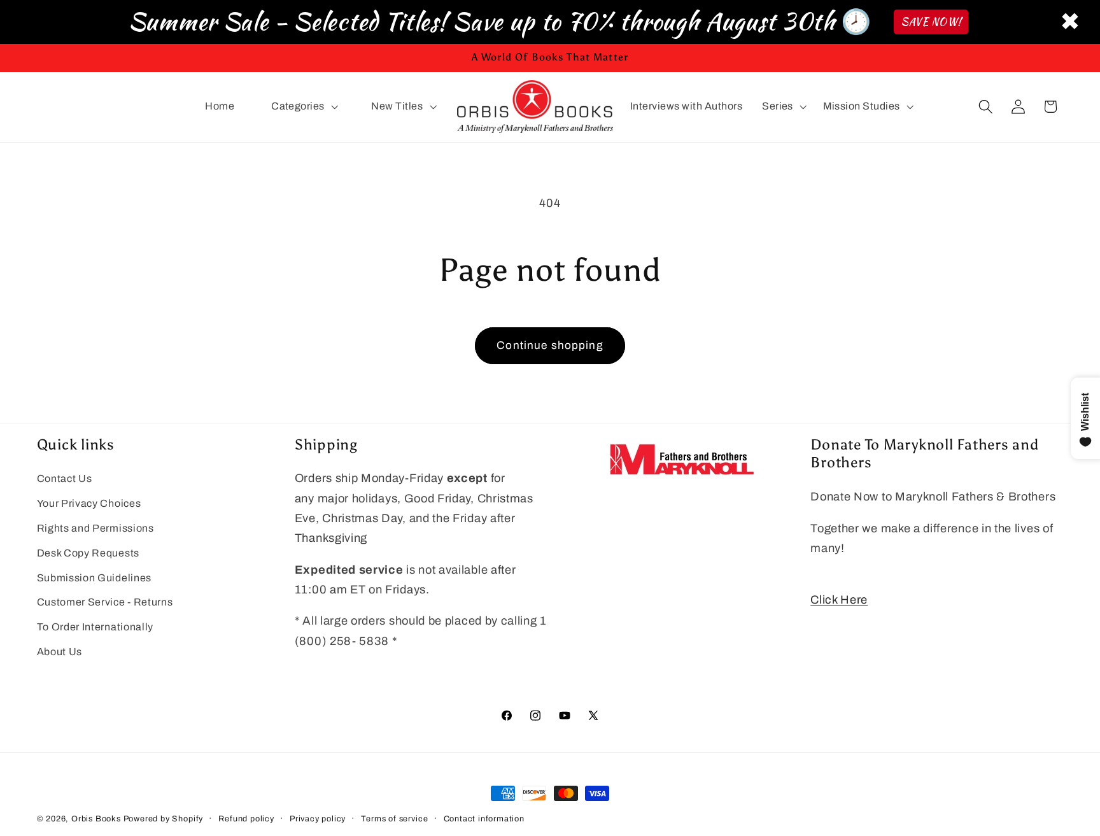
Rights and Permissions (95, 528)
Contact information (484, 818)
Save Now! (931, 22)
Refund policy (246, 818)
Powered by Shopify (163, 818)
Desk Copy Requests (88, 553)
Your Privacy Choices (89, 504)
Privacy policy (318, 818)
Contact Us (64, 479)
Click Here (839, 599)
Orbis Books (96, 818)
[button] (303, 107)
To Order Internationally (95, 627)
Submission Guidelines (94, 577)
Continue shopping (550, 345)
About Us (60, 652)
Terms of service (394, 818)
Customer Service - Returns (105, 602)
